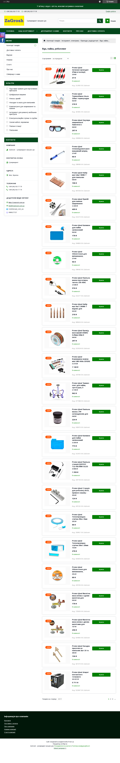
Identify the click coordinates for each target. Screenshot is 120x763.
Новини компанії (10, 729)
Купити (101, 70)
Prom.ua (71, 742)
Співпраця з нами (13, 74)
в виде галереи (111, 58)
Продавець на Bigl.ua (60, 744)
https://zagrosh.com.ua (16, 202)
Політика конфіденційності (81, 746)
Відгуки (9, 55)
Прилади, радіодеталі (89, 41)
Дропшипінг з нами (50, 31)
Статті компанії (9, 732)
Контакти (67, 31)
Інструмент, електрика (70, 41)
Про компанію (9, 726)
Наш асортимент (26, 31)
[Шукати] (100, 21)
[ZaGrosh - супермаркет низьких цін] (14, 25)
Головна (10, 31)
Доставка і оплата (96, 31)
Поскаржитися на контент (62, 746)
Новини (9, 60)
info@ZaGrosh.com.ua (16, 206)
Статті (9, 65)
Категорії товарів (53, 41)
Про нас (79, 31)
